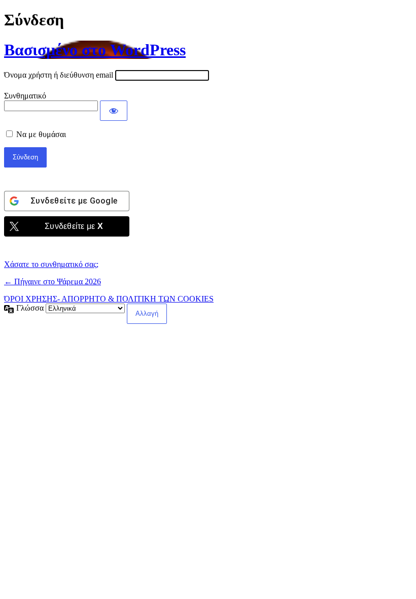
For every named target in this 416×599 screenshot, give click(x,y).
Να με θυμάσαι (41, 134)
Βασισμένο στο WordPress (95, 50)
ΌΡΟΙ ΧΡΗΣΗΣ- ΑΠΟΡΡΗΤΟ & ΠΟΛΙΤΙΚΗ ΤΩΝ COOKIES (109, 298)
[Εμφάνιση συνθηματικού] (113, 111)
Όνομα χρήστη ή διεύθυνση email (58, 75)
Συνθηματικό (25, 95)
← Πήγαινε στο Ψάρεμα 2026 (52, 281)
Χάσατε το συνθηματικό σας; (51, 264)
